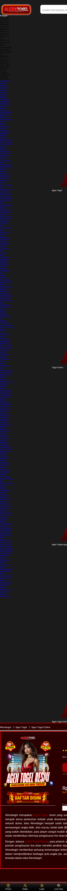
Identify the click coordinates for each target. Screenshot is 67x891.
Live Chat (58, 889)
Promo (8, 889)
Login (41, 889)
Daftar (25, 889)
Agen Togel (40, 815)
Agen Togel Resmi (36, 841)
